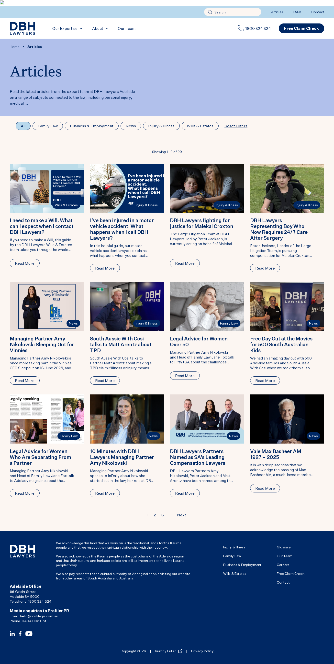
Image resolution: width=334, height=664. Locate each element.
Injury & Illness (147, 205)
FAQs (297, 12)
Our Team (126, 28)
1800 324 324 (258, 28)
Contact (317, 12)
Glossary (284, 547)
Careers (283, 565)
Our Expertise (65, 28)
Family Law (229, 323)
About (97, 28)
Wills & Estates (66, 205)
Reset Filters (235, 125)
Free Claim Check (290, 573)
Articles (277, 12)
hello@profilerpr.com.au (39, 616)
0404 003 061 (34, 621)
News (73, 323)
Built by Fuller (165, 651)
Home (15, 46)
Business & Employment (242, 565)
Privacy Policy (202, 651)
